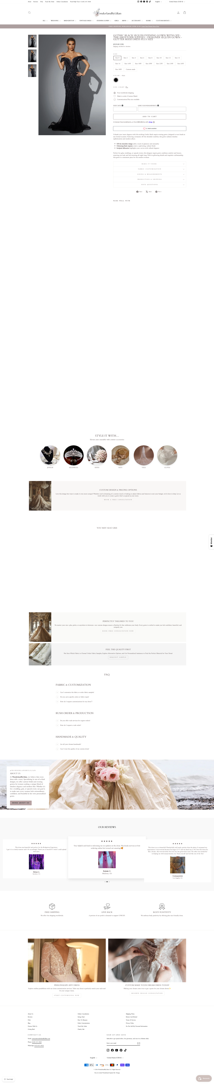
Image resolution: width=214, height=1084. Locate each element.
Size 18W (138, 63)
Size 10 (159, 57)
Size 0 (117, 57)
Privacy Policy (130, 1023)
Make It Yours (150, 164)
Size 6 (142, 57)
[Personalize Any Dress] (67, 960)
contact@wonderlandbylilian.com (41, 1038)
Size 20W (149, 63)
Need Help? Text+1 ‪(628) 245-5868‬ (80, 2)
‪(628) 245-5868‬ (37, 1042)
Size (115, 54)
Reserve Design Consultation (147, 993)
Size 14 (177, 57)
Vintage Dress (85, 21)
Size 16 (117, 63)
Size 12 (168, 57)
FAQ (41, 2)
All (44, 21)
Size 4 (134, 57)
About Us (30, 1014)
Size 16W (127, 63)
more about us (20, 803)
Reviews (35, 2)
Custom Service (163, 21)
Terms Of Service (131, 1020)
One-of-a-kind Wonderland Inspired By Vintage (107, 1073)
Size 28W (118, 69)
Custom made (130, 69)
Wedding (55, 21)
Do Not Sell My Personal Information (136, 1026)
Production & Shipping (150, 179)
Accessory (136, 21)
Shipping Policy (130, 1014)
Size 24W (170, 63)
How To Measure (82, 1020)
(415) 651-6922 (39, 1045)
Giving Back (31, 1029)
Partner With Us (32, 1026)
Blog (29, 1023)
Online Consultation (62, 2)
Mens (124, 21)
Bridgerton (69, 21)
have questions (149, 185)
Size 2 (126, 57)
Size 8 (150, 57)
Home (148, 21)
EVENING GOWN (103, 21)
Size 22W (159, 63)
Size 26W (180, 63)
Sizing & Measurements (149, 174)
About (29, 2)
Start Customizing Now (66, 995)
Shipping (115, 47)
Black (116, 80)
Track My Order (49, 2)
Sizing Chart (81, 1017)
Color (119, 76)
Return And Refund (131, 1017)
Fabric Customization (149, 169)
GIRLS (116, 21)
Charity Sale (81, 1029)
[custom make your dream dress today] (147, 960)
